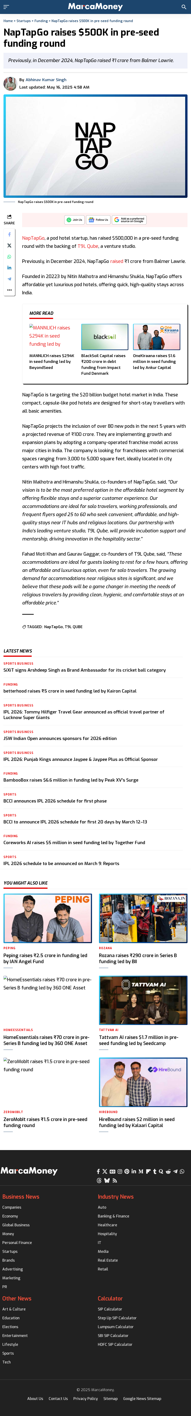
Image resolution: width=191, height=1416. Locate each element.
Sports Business (18, 664)
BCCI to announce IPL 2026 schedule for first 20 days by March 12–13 (75, 822)
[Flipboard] (148, 1171)
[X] (105, 1171)
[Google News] (112, 1171)
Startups (24, 21)
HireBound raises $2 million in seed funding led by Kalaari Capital (137, 1122)
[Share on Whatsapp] (9, 256)
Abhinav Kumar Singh (46, 80)
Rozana (105, 948)
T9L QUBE (73, 626)
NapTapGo (33, 238)
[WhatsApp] (182, 1171)
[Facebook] (98, 1171)
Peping (9, 948)
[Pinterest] (126, 1171)
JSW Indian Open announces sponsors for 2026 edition (60, 738)
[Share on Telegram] (9, 279)
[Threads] (99, 1180)
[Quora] (161, 1171)
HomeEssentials (18, 1030)
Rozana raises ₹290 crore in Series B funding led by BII (138, 958)
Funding (41, 21)
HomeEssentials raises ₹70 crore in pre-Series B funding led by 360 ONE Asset (46, 1040)
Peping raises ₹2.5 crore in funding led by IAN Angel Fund (45, 958)
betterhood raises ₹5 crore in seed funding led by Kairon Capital (69, 691)
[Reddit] (168, 1171)
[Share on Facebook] (9, 234)
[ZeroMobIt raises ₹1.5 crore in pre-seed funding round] (47, 1082)
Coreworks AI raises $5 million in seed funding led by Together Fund (74, 843)
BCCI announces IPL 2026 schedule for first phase (55, 801)
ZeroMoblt (13, 1112)
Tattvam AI (109, 1030)
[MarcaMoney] (95, 7)
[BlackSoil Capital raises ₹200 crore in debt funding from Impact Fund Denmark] (105, 337)
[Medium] (141, 1171)
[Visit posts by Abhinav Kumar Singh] (10, 84)
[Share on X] (9, 245)
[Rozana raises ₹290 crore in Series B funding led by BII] (143, 918)
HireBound (108, 1112)
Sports (9, 794)
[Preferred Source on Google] (129, 221)
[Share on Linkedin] (9, 267)
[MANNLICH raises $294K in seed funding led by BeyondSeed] (53, 337)
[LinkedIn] (133, 1171)
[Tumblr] (155, 1171)
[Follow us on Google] (98, 221)
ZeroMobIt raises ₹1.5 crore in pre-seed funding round (45, 1122)
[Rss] (115, 1180)
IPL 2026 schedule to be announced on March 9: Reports (61, 863)
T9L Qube (88, 246)
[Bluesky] (107, 1180)
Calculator (110, 1298)
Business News (20, 1196)
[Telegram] (175, 1171)
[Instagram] (119, 1171)
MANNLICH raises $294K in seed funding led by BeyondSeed (51, 361)
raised (116, 261)
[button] (7, 7)
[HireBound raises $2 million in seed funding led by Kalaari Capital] (143, 1082)
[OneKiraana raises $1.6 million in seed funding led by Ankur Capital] (156, 337)
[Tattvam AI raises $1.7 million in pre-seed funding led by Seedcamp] (143, 1000)
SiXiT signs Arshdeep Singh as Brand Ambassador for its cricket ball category (84, 670)
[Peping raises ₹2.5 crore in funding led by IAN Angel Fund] (47, 918)
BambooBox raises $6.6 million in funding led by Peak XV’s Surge (70, 780)
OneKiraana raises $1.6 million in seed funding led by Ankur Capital (154, 361)
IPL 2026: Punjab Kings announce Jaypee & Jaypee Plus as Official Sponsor (80, 759)
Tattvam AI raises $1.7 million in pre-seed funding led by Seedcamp (138, 1040)
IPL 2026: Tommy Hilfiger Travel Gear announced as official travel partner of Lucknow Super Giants (83, 715)
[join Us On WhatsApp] (74, 221)
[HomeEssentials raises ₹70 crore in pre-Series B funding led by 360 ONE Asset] (47, 1000)
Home (8, 21)
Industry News (116, 1196)
